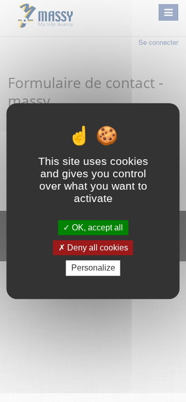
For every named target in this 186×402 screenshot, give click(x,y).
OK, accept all (96, 227)
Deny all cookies (96, 247)
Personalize (93, 268)
